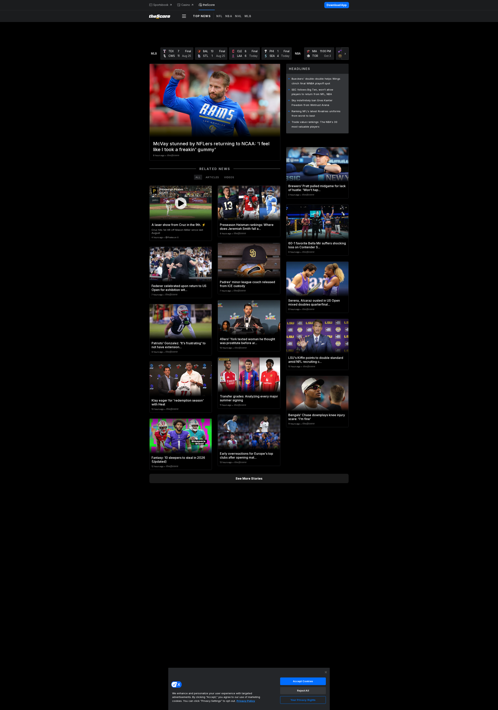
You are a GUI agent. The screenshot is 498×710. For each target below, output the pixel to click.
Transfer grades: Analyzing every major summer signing (249, 398)
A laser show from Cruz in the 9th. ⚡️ (179, 225)
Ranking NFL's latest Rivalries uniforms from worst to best (316, 113)
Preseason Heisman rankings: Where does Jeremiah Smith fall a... (247, 227)
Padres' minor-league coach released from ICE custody (247, 284)
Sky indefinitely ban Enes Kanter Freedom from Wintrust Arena (312, 103)
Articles (212, 177)
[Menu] (184, 16)
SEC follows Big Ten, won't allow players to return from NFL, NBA (312, 92)
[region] (249, 689)
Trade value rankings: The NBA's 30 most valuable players (314, 124)
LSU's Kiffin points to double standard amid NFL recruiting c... (315, 360)
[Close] (326, 672)
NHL (238, 16)
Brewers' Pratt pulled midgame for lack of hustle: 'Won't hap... (317, 188)
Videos (229, 177)
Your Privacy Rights (303, 699)
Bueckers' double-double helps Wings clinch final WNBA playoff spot (316, 81)
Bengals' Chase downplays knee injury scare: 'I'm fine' (316, 417)
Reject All (303, 690)
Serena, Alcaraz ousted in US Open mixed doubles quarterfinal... (314, 302)
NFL (219, 16)
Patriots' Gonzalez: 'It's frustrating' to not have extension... (179, 345)
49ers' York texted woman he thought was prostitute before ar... (247, 341)
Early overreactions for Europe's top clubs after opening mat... (246, 455)
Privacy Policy (246, 700)
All (198, 177)
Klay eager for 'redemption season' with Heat (178, 402)
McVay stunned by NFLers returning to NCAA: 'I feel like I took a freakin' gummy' (211, 146)
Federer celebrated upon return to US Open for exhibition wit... (179, 288)
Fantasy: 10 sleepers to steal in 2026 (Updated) (178, 459)
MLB (248, 16)
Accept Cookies (303, 681)
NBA (228, 16)
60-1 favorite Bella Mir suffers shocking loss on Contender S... (317, 245)
